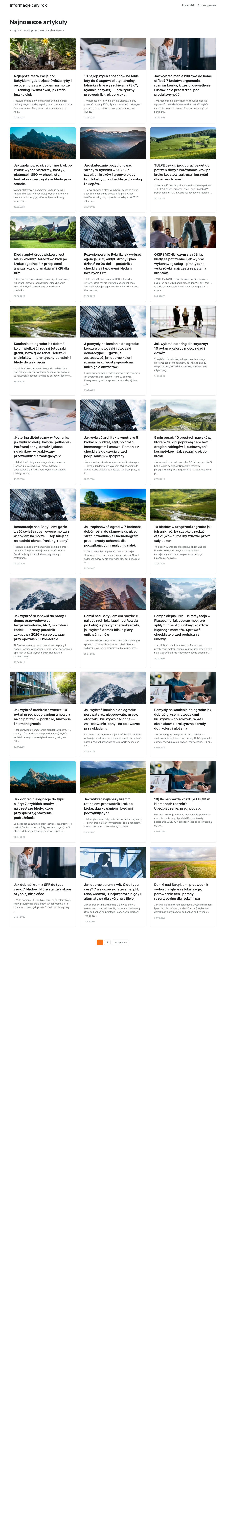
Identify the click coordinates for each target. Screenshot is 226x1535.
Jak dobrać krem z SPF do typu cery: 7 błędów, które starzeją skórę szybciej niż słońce (42, 889)
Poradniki (188, 5)
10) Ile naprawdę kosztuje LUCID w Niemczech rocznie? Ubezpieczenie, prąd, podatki (182, 803)
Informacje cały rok (28, 5)
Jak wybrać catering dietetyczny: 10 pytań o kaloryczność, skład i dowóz (181, 348)
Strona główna (207, 5)
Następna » (120, 942)
